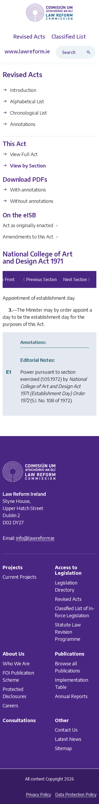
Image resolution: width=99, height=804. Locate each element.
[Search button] (89, 52)
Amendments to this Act (30, 236)
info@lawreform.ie (35, 538)
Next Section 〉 (77, 279)
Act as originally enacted (30, 225)
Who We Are (16, 663)
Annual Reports (71, 696)
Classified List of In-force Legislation (75, 611)
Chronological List (28, 113)
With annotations (27, 190)
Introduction (22, 90)
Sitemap (63, 748)
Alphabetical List (26, 101)
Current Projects (19, 577)
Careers (10, 705)
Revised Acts (68, 599)
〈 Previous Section (39, 279)
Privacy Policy (38, 794)
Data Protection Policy (75, 794)
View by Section (27, 165)
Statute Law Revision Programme (68, 631)
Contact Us (66, 730)
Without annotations (31, 201)
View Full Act (23, 154)
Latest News (68, 739)
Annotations (22, 124)
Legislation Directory (66, 586)
